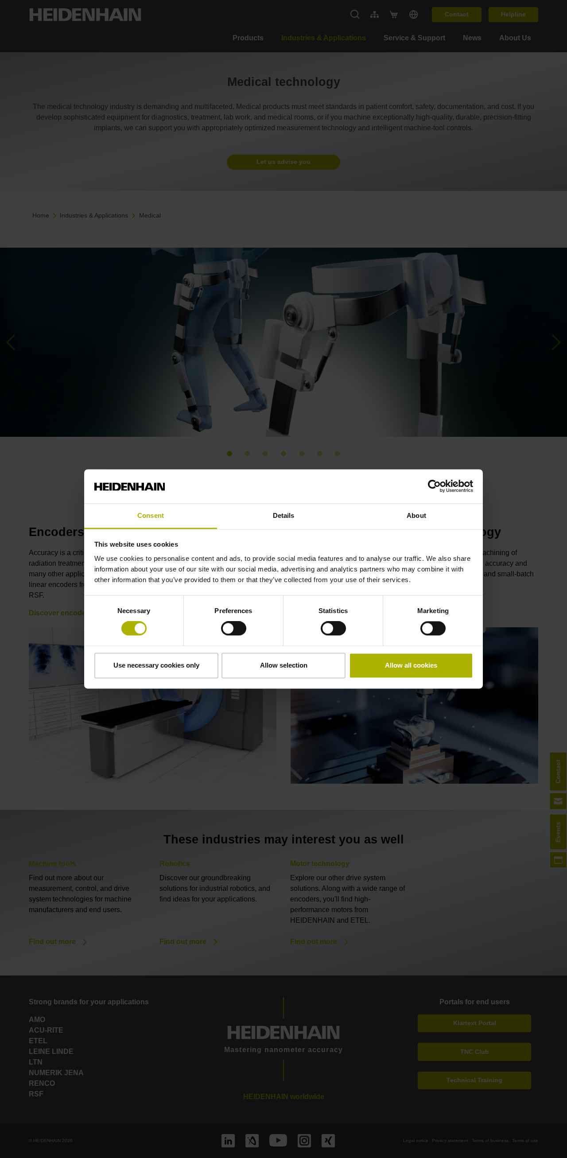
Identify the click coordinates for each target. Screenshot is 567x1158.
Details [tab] (284, 515)
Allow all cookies (411, 665)
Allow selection (283, 665)
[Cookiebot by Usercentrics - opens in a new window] (434, 486)
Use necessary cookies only (156, 665)
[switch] (233, 629)
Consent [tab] (150, 515)
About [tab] (416, 515)
